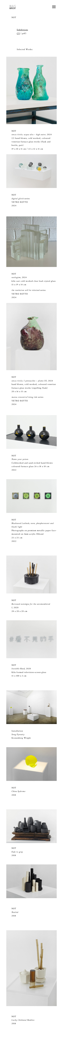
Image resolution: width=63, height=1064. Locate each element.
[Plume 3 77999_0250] (31, 369)
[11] (31, 266)
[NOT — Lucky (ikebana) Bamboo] (31, 1005)
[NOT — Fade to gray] (31, 842)
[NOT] (31, 448)
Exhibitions (22, 29)
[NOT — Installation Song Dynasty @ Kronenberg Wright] (31, 723)
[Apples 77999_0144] (31, 187)
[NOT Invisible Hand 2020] (31, 593)
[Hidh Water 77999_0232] (31, 123)
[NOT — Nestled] (31, 897)
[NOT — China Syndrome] (31, 780)
